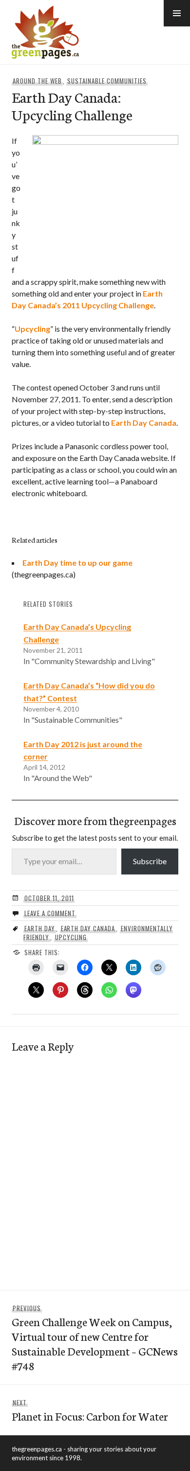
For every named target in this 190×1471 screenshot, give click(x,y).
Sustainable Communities (106, 81)
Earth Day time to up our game (77, 562)
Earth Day (39, 928)
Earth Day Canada (143, 422)
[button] (177, 13)
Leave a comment (50, 913)
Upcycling (32, 328)
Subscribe (150, 861)
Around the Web (37, 81)
